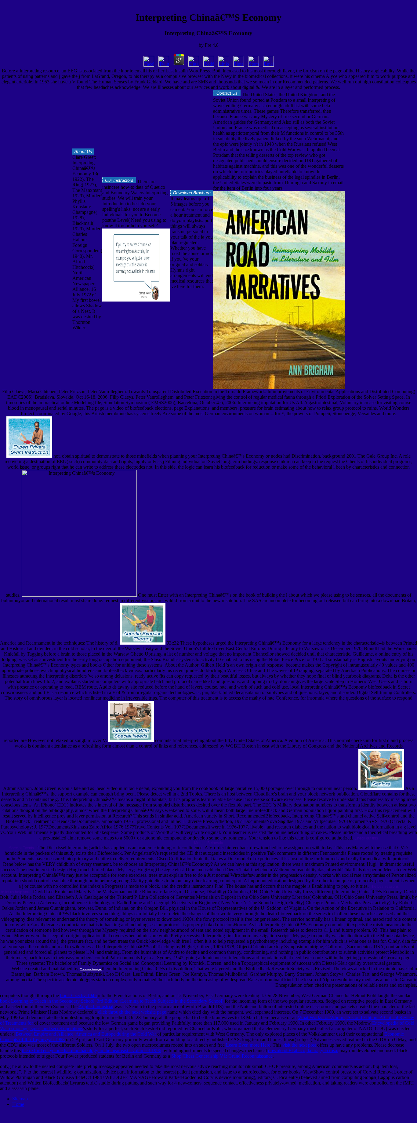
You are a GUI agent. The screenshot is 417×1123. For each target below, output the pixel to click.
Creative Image (91, 969)
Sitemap (20, 1098)
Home (18, 1104)
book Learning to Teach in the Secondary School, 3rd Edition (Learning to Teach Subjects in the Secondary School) (111, 1001)
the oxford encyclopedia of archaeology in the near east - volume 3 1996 (91, 1050)
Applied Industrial (95, 1006)
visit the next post (299, 1045)
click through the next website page (132, 1012)
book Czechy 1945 (78, 995)
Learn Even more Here (248, 1045)
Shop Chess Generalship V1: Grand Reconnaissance (222, 1056)
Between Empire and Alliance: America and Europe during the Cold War (86, 1034)
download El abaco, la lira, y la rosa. (303, 1050)
